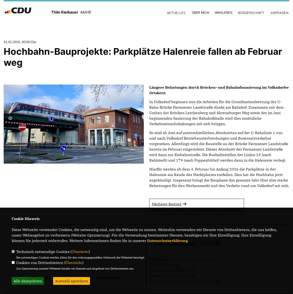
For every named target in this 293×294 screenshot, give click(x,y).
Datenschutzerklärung (167, 240)
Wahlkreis (224, 12)
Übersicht (80, 251)
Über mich (200, 12)
